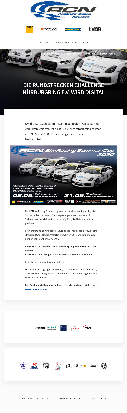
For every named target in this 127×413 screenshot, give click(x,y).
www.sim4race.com (36, 289)
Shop (86, 42)
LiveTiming (44, 42)
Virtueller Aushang (67, 42)
